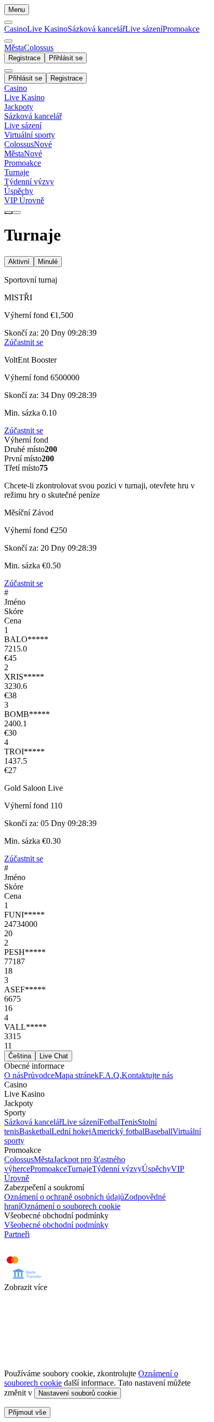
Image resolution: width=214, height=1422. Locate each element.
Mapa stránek (77, 1075)
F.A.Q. (110, 1075)
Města (44, 1159)
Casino (15, 28)
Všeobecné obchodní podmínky (56, 1224)
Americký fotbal (117, 1131)
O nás (13, 1075)
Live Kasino (47, 28)
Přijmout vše (27, 1412)
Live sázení (144, 28)
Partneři (17, 1234)
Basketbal (35, 1131)
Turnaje (79, 1168)
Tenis (129, 1122)
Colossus (19, 1159)
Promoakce (181, 28)
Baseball (158, 1131)
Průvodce (39, 1075)
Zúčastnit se (23, 430)
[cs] (8, 212)
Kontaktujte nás (147, 1075)
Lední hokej (71, 1131)
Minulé (48, 261)
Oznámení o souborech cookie (71, 1206)
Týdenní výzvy (117, 1168)
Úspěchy (156, 1168)
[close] (8, 70)
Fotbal (109, 1122)
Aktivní (19, 261)
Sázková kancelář (96, 28)
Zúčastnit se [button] (23, 342)
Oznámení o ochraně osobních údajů (64, 1196)
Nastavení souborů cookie (77, 1393)
